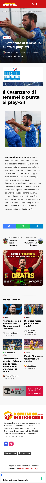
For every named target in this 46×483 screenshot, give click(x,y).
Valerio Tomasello (12, 376)
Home (5, 12)
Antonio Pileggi (11, 333)
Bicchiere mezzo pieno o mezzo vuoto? (32, 323)
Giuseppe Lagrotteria (31, 331)
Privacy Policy (11, 453)
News (12, 12)
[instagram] (11, 444)
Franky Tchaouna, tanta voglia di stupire (33, 359)
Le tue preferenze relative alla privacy (21, 475)
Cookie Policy (25, 453)
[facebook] (6, 444)
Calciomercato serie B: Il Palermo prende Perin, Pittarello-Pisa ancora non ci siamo (12, 365)
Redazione (31, 366)
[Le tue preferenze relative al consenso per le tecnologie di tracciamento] (41, 478)
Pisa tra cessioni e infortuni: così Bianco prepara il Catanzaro (12, 325)
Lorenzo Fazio (12, 52)
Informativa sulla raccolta (15, 480)
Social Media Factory (28, 468)
